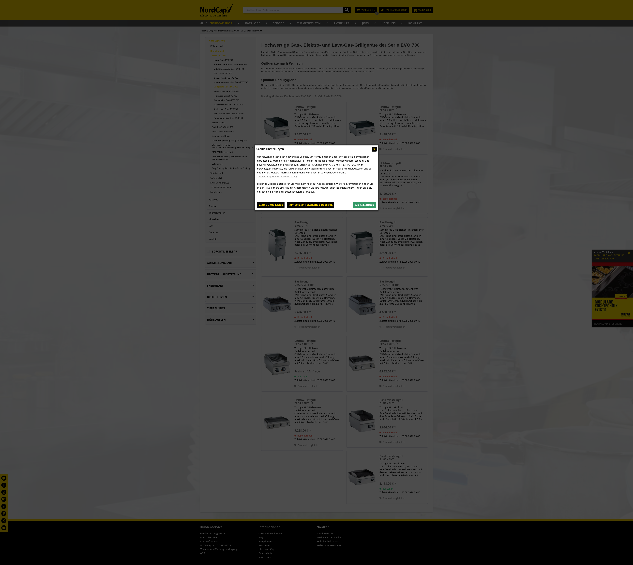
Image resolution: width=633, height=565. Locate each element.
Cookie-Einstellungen (271, 204)
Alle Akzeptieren (364, 204)
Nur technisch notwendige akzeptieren (310, 204)
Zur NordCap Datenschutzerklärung (277, 176)
